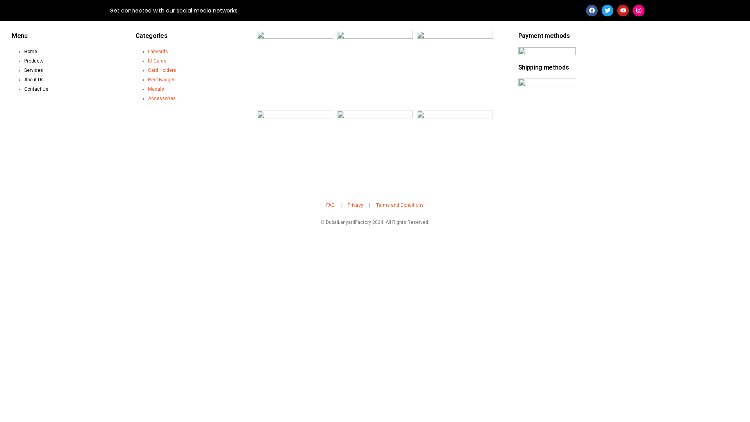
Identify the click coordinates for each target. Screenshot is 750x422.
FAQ (330, 205)
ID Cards (157, 61)
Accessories (162, 98)
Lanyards (158, 51)
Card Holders (162, 70)
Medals (156, 89)
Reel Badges (162, 79)
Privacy (355, 205)
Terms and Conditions (400, 205)
